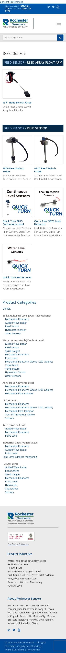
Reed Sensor (37, 128)
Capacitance (11, 365)
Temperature (12, 368)
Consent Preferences (11, 1)
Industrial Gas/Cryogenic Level (20, 442)
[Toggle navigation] (58, 23)
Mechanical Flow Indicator (19, 393)
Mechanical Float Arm (17, 319)
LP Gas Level (10, 400)
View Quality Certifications (18, 544)
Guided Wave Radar (16, 322)
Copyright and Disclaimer (29, 646)
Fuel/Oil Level (10, 463)
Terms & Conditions (14, 649)
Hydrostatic (11, 485)
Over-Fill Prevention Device (20, 414)
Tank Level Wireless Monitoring (20, 456)
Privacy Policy (33, 649)
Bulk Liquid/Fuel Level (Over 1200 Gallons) (27, 315)
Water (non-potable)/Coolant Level (23, 340)
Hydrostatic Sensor (15, 329)
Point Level (11, 358)
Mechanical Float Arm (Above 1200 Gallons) (29, 361)
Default (7, 308)
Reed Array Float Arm (44, 62)
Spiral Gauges (12, 351)
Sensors (9, 418)
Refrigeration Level (14, 425)
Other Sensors (13, 333)
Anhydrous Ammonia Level (18, 382)
